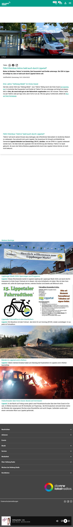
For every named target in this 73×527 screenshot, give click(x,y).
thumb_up (69, 521)
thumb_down (62, 521)
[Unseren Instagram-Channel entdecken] (71, 501)
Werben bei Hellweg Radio (10, 467)
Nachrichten (6, 429)
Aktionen (5, 435)
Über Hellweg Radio (8, 462)
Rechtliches (5, 473)
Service (4, 451)
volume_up (57, 521)
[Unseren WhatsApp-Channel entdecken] (65, 501)
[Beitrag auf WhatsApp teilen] (10, 65)
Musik (4, 446)
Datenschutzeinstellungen (9, 501)
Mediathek (5, 456)
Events (4, 440)
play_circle (65, 521)
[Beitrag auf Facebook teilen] (13, 65)
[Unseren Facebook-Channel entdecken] (68, 501)
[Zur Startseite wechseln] (6, 3)
